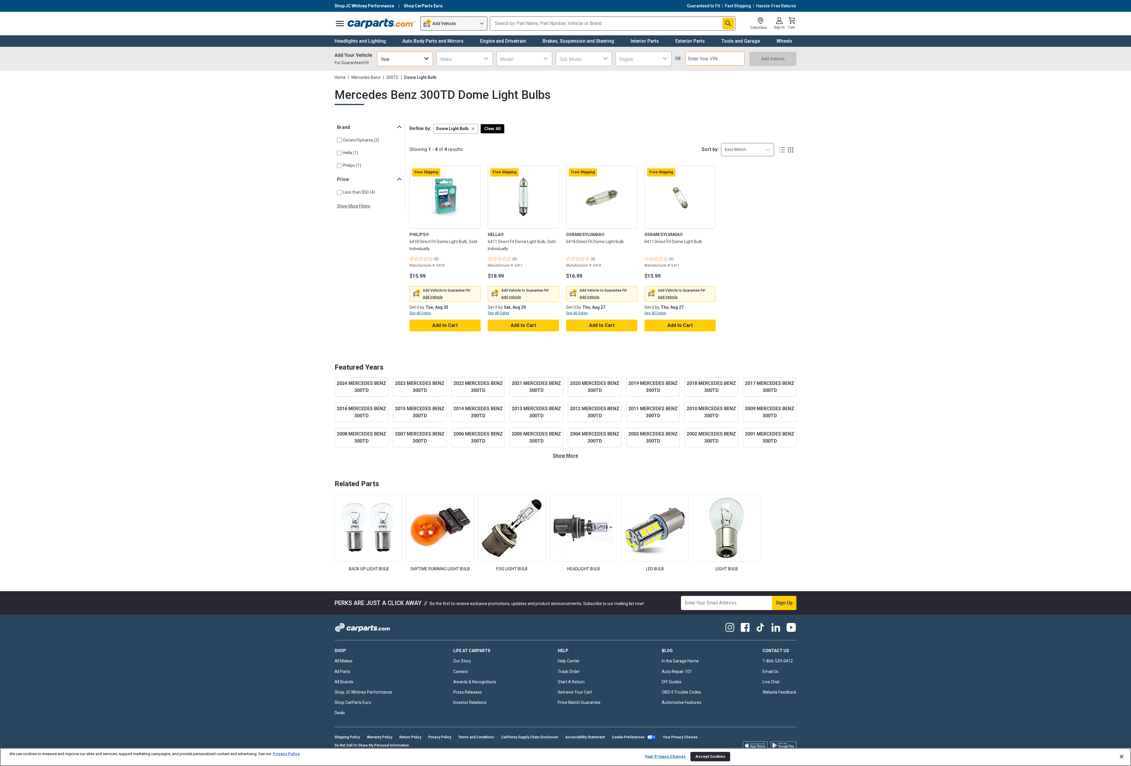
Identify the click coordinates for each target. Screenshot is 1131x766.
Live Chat (771, 681)
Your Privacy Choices (680, 737)
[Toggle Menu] (340, 23)
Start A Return (571, 681)
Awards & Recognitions (474, 681)
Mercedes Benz (366, 77)
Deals (340, 712)
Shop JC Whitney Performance (363, 692)
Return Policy (410, 737)
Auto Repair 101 (677, 671)
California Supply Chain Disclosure (529, 737)
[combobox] (405, 58)
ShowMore (565, 455)
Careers (460, 671)
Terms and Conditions (476, 737)
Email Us (770, 671)
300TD (392, 77)
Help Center (569, 661)
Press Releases (467, 692)
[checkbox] (339, 140)
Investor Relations (470, 702)
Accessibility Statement (585, 737)
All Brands (344, 681)
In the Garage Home (680, 661)
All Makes (344, 661)
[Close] (1121, 756)
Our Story (462, 661)
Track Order (569, 671)
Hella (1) (350, 152)
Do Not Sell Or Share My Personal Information (372, 745)
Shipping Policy (347, 737)
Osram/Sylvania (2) (361, 140)
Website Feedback (779, 692)
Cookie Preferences (628, 737)
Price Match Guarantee (579, 702)
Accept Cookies (710, 756)
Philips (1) (352, 165)
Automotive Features (681, 702)
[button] (456, 129)
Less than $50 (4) (359, 192)
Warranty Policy (379, 737)
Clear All (492, 128)
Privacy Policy (439, 737)
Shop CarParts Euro (353, 702)
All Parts (342, 671)
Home (340, 77)
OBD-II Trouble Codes (681, 692)
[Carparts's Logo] (382, 24)
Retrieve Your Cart (575, 692)
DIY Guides (672, 681)
